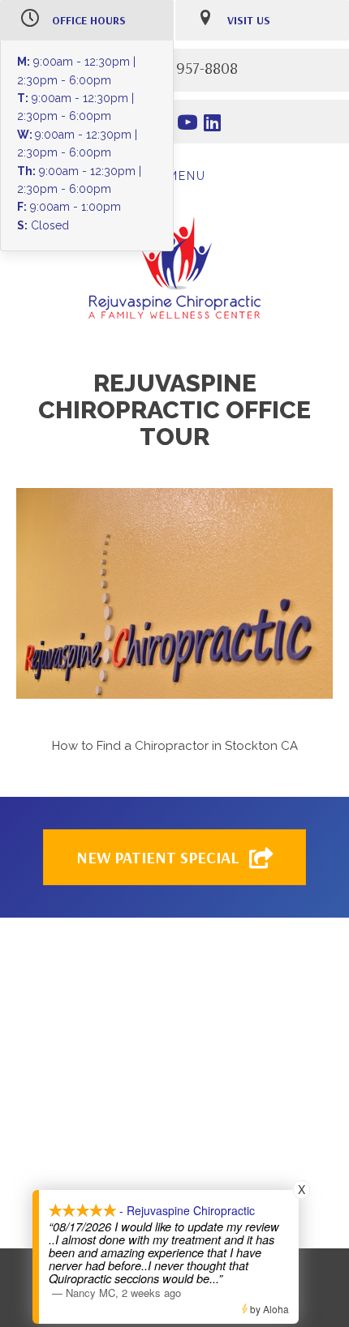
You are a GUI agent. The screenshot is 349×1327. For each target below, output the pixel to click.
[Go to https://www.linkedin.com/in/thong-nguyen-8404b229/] (212, 124)
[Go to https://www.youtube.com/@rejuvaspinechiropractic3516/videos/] (187, 125)
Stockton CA (261, 745)
